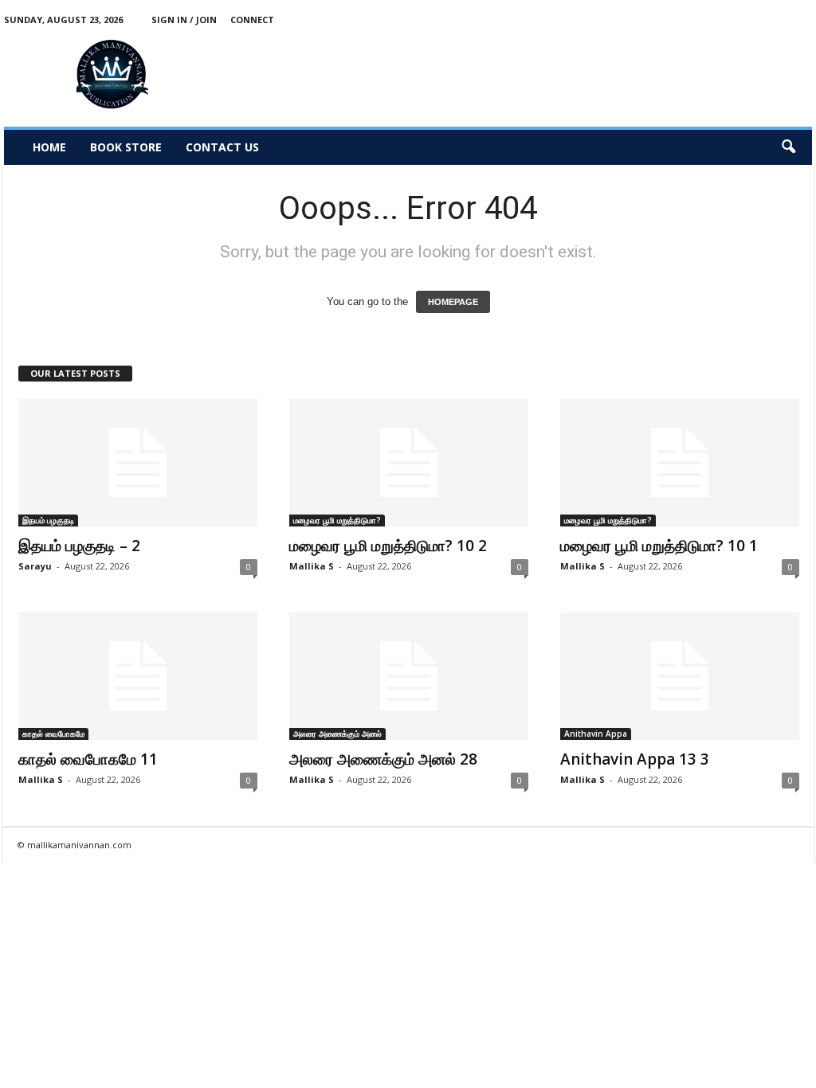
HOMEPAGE (453, 302)
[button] (788, 147)
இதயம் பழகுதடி (48, 520)
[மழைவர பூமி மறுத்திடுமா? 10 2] (408, 462)
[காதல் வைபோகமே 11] (137, 676)
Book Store (126, 147)
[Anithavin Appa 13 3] (679, 676)
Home (49, 147)
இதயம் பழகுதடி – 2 (79, 545)
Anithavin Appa (595, 733)
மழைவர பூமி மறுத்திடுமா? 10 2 (388, 545)
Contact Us (222, 147)
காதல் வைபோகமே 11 (88, 759)
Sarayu (35, 566)
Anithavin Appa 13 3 (634, 759)
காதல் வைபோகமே (53, 733)
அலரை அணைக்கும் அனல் (337, 733)
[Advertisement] (522, 75)
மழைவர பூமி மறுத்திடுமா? (337, 520)
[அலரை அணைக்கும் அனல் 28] (408, 676)
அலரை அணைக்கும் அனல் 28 (383, 759)
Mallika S (311, 566)
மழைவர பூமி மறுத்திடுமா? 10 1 (659, 545)
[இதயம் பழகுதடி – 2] (137, 462)
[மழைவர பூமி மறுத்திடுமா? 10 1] (679, 462)
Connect (252, 19)
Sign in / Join (184, 19)
